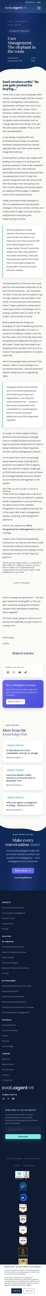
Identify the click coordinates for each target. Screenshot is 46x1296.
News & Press (8, 1064)
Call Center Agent (10, 962)
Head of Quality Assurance (14, 952)
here (6, 1272)
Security (5, 1041)
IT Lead (5, 973)
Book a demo (14, 701)
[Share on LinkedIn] (7, 672)
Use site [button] (16, 1291)
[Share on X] (13, 672)
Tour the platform (23, 877)
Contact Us (7, 1080)
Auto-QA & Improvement (13, 907)
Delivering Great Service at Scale (16, 986)
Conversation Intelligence (13, 913)
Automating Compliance (13, 996)
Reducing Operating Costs (14, 1002)
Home (10, 21)
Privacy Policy (29, 1165)
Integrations (7, 923)
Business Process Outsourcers (15, 968)
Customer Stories (10, 1030)
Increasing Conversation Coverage (18, 1007)
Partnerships (7, 1069)
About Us (6, 1059)
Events (5, 1036)
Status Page (7, 1046)
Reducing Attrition (10, 991)
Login (38, 2)
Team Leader (8, 957)
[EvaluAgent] (15, 8)
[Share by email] (19, 672)
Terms (17, 1165)
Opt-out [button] (29, 1291)
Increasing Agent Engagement (16, 1012)
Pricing (5, 929)
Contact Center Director (13, 947)
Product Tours (8, 918)
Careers (5, 1075)
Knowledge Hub (21, 21)
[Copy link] (25, 672)
